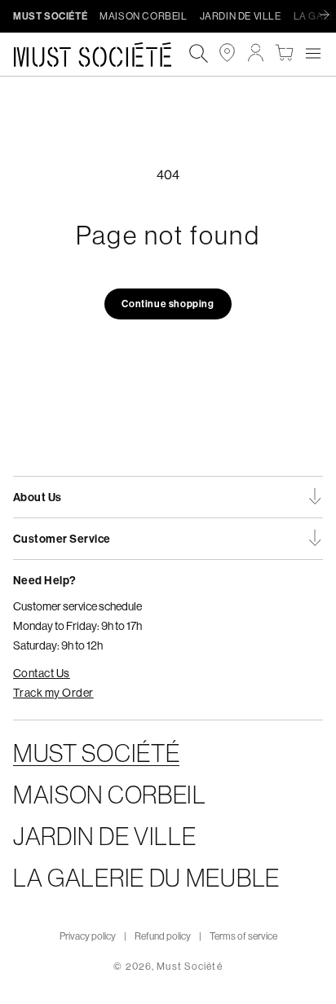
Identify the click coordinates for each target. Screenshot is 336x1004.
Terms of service (243, 936)
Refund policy (163, 936)
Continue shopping (168, 303)
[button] (313, 52)
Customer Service (62, 538)
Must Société (189, 966)
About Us (37, 497)
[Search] (198, 54)
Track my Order (53, 692)
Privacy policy (88, 936)
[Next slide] (328, 15)
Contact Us (41, 673)
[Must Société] (100, 54)
